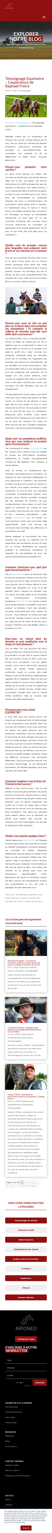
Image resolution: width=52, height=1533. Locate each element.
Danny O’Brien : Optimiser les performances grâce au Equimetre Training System (26, 1096)
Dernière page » (29, 1185)
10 (7, 1185)
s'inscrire (39, 1382)
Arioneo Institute (28, 967)
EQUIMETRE (36, 448)
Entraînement (14, 1037)
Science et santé (16, 971)
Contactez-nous (26, 1339)
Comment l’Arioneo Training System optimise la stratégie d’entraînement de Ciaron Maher (24, 1029)
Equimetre (27, 1037)
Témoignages (24, 91)
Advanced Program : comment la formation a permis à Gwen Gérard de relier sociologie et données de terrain (24, 962)
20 (11, 1185)
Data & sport (27, 1034)
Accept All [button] (26, 1528)
